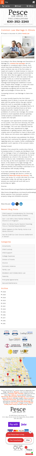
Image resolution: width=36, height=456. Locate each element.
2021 (3, 306)
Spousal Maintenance (9, 283)
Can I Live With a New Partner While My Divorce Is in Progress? (16, 220)
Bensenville (4, 396)
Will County (23, 404)
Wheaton (16, 392)
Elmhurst (9, 398)
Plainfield (6, 399)
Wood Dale (20, 401)
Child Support (7, 253)
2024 (3, 297)
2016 (3, 320)
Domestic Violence (9, 266)
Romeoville (12, 399)
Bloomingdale (13, 396)
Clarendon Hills (12, 393)
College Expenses (8, 256)
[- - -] (2, 2)
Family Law (25, 33)
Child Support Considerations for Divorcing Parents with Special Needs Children (17, 214)
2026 (3, 292)
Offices (31, 6)
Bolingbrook (21, 396)
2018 (3, 315)
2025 (3, 294)
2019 (3, 312)
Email (19, 6)
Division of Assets (8, 259)
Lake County (14, 403)
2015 (3, 323)
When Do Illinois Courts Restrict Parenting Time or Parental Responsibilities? (17, 225)
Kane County (13, 404)
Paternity (5, 276)
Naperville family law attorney (19, 175)
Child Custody (7, 249)
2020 (3, 309)
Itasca (26, 398)
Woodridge (27, 401)
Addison (13, 395)
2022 (3, 303)
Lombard (31, 398)
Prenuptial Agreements (10, 280)
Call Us (7, 6)
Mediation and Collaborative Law (13, 273)
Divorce (5, 263)
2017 (3, 318)
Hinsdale (20, 393)
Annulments (6, 246)
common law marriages (17, 63)
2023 (3, 300)
